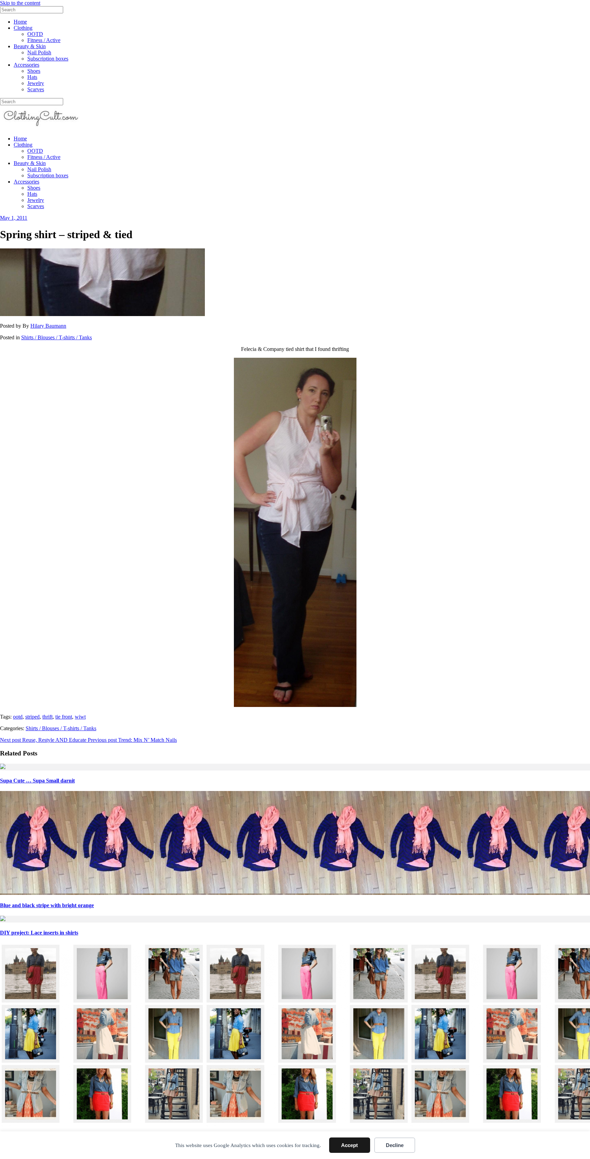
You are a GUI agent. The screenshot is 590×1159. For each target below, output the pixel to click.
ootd (18, 717)
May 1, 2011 (13, 218)
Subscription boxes (47, 59)
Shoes (33, 71)
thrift (47, 717)
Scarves (35, 89)
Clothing (23, 28)
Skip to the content (20, 3)
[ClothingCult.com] (41, 127)
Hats (32, 77)
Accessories (26, 65)
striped (32, 717)
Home (20, 22)
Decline (395, 1145)
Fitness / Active (43, 40)
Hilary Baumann (48, 326)
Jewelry (35, 83)
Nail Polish (39, 52)
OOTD (35, 34)
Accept (349, 1145)
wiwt (80, 717)
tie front (63, 717)
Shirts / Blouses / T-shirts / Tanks (56, 337)
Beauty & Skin (30, 46)
